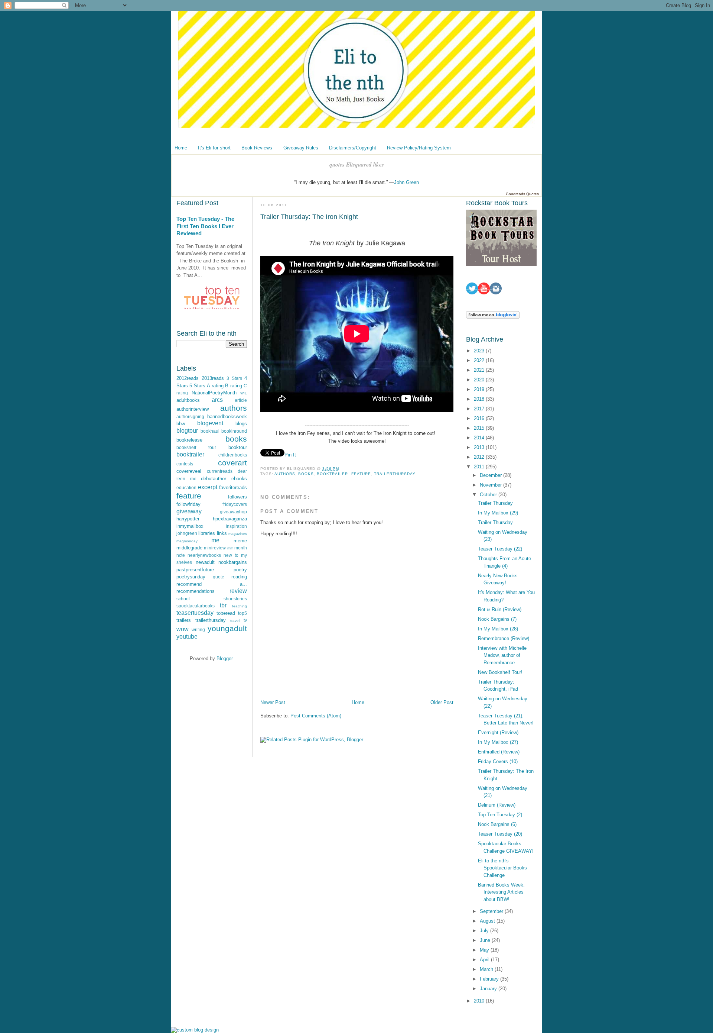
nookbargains (232, 562)
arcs (217, 400)
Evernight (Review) (498, 732)
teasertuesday (195, 613)
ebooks (239, 478)
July (485, 930)
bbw (180, 423)
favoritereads (233, 487)
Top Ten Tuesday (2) (500, 814)
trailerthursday (210, 620)
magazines (237, 534)
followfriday (188, 504)
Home (181, 148)
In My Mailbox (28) (498, 629)
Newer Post (272, 702)
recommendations (195, 591)
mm (230, 548)
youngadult (227, 628)
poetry (240, 569)
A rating (215, 385)
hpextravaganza (230, 519)
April (485, 959)
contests (184, 463)
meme (240, 540)
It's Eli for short (214, 148)
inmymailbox (190, 526)
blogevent (210, 423)
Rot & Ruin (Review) (499, 609)
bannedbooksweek (227, 416)
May (485, 950)
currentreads (219, 471)
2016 (480, 418)
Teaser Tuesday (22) (500, 549)
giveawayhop (233, 511)
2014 (480, 437)
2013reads (213, 378)
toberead (225, 613)
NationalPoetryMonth (214, 393)
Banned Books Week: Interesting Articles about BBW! (501, 892)
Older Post (441, 702)
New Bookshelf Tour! (500, 672)
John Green (406, 182)
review (238, 591)
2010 (480, 1001)
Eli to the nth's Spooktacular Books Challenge (502, 868)
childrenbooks (232, 454)
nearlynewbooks (204, 555)
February (490, 979)
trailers (183, 620)
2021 (480, 370)
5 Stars (197, 385)
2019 (480, 389)
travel (235, 621)
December (491, 475)
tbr (223, 605)
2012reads (187, 378)
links (222, 533)
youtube (187, 636)
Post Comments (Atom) (315, 716)
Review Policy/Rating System (419, 148)
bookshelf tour (196, 447)
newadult (205, 562)
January (489, 988)
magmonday (187, 541)
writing (198, 629)
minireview (215, 547)
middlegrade (189, 548)
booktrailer (190, 454)
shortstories (235, 598)
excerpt (207, 487)
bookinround (234, 431)
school (183, 598)
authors (233, 408)
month (240, 547)
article (241, 400)
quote (218, 576)
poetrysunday (190, 577)
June (486, 940)
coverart (232, 462)
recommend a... (211, 584)
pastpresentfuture (195, 569)
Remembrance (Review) (503, 638)
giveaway (189, 511)
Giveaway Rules (300, 148)
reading (239, 577)
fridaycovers (234, 504)
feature (188, 495)
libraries (206, 533)
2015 (480, 428)
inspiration (236, 526)
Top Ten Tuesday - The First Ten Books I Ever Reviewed (205, 226)
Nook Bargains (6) (497, 824)
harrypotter (187, 519)
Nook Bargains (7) (497, 619)
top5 (242, 613)
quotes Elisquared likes (356, 164)
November (491, 485)
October (489, 494)
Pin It (290, 455)
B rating (233, 385)
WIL (243, 393)
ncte (180, 555)
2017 (480, 408)
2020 (480, 379)
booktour (237, 447)
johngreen (186, 533)
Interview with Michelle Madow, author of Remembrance (502, 655)
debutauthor (213, 478)
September (492, 911)
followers (237, 497)
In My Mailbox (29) (498, 513)
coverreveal (188, 471)
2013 (480, 447)
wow (182, 629)
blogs (241, 423)
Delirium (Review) (496, 805)
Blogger (224, 658)
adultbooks (188, 400)
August (488, 921)
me (215, 540)
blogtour (187, 430)
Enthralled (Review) (499, 752)
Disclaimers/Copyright (352, 148)
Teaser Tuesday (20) (500, 834)
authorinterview (192, 409)
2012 (480, 457)
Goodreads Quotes (522, 194)
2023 (480, 351)
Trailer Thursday (495, 503)
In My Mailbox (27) (498, 742)
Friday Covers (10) (498, 761)
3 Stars (234, 378)
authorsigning (190, 416)
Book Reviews (256, 148)
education (186, 487)
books (236, 439)
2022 (480, 360)
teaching (239, 606)
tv (245, 620)
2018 (480, 399)
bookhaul (210, 431)
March (487, 969)
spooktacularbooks (195, 605)
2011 (480, 466)
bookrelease (189, 440)
